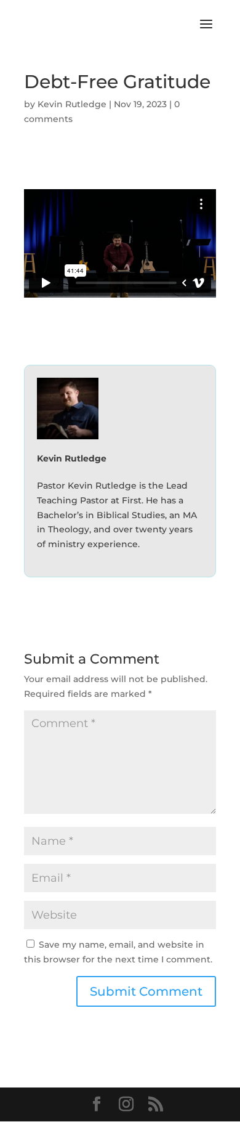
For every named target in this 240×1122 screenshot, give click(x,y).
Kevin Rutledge (72, 104)
